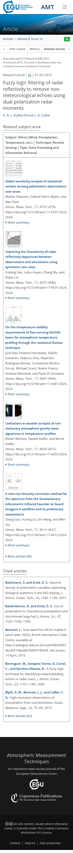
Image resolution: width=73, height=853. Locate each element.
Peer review (17, 49)
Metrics (35, 49)
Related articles (54, 49)
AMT (47, 7)
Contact (15, 843)
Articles (8, 39)
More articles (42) (20, 716)
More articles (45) (20, 556)
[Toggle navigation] (64, 7)
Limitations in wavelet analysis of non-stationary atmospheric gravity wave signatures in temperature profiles (33, 428)
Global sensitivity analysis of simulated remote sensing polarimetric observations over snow (35, 186)
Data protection (50, 843)
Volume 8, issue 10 (29, 39)
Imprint (30, 843)
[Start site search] (67, 39)
